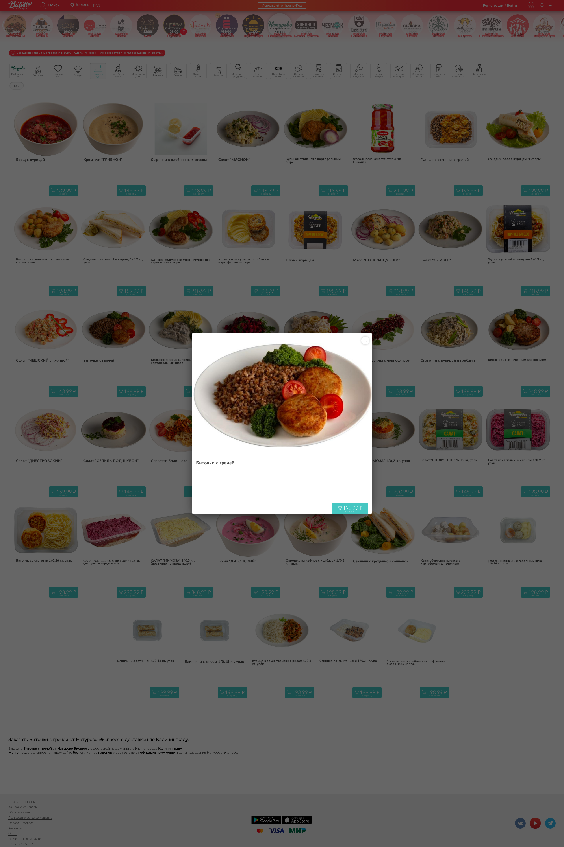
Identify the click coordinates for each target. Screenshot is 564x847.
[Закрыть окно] (365, 340)
